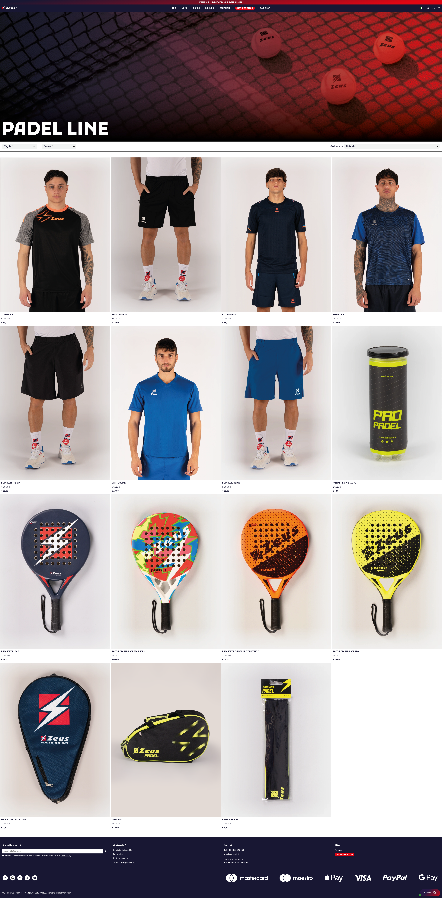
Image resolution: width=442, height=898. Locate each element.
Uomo (185, 8)
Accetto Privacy (66, 856)
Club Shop (265, 8)
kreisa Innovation (63, 893)
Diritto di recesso (120, 858)
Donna (196, 8)
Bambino (209, 8)
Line (174, 8)
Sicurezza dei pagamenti (124, 862)
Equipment (225, 8)
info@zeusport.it (231, 854)
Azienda (338, 850)
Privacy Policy (119, 854)
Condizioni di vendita (122, 850)
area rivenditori (244, 8)
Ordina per (336, 146)
